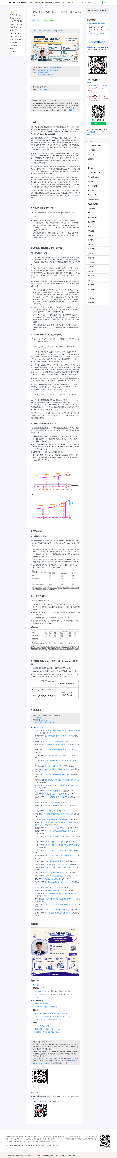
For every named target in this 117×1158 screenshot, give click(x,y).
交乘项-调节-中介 (93, 199)
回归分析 (38, 1016)
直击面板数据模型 (41, 994)
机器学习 (54, 1019)
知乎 (49, 31)
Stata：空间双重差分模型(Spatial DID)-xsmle (58, 769)
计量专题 (91, 262)
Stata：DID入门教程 (51, 887)
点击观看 (92, 132)
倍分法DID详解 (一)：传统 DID (55, 842)
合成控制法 (91, 208)
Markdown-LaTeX (94, 172)
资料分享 (41, 1145)
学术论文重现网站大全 (42, 1004)
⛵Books (70, 2)
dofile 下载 (100, 132)
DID (64, 1016)
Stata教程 (45, 1013)
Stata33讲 (91, 154)
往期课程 (91, 258)
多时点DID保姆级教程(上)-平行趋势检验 (56, 814)
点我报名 (102, 34)
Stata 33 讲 (39, 991)
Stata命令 (91, 280)
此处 (99, 47)
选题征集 (90, 47)
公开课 (90, 294)
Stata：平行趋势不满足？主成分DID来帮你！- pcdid (60, 899)
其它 (59, 1019)
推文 (45, 31)
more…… (36, 1098)
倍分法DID (40, 727)
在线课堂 (61, 31)
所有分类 (38, 1013)
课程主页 (92, 34)
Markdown (39, 1019)
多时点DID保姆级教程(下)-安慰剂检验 (55, 819)
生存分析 (91, 181)
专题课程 (91, 303)
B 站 (54, 31)
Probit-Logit (92, 195)
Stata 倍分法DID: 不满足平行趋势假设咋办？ (59, 913)
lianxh (95, 86)
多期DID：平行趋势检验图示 (54, 741)
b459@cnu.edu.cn (43, 89)
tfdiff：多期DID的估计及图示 (54, 861)
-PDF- (71, 110)
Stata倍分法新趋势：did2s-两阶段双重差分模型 (60, 867)
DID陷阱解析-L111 (50, 811)
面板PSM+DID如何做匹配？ (54, 766)
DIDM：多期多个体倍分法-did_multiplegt (58, 761)
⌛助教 (63, 2)
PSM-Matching (93, 213)
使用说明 (104, 86)
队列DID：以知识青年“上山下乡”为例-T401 (58, 856)
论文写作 (91, 289)
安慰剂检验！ (50, 1029)
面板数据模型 (39, 1032)
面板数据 (45, 1016)
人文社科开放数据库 (50, 1007)
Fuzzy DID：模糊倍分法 (52, 802)
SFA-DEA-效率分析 (94, 145)
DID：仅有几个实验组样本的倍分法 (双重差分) (58, 750)
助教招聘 (102, 42)
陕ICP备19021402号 (71, 1155)
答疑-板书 (91, 276)
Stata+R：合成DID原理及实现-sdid (56, 910)
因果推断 (58, 1016)
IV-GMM (90, 226)
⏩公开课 (56, 2)
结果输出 (53, 1013)
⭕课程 (31, 2)
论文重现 (103, 10)
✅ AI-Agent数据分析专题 (43, 2)
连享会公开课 (93, 42)
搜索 (105, 2)
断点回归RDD (92, 217)
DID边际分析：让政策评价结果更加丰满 (56, 744)
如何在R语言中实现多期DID (54, 791)
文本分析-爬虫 (92, 186)
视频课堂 (34, 1145)
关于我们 (56, 1145)
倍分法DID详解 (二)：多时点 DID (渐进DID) (59, 850)
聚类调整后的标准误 (52, 1032)
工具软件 (47, 1019)
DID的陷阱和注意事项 (50, 879)
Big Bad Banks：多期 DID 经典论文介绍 (58, 755)
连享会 (12, 2)
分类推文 (24, 2)
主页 (40, 31)
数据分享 (91, 298)
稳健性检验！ (39, 1029)
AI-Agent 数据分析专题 (97, 23)
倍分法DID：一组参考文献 (53, 890)
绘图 (59, 1013)
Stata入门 (91, 271)
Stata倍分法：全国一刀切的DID (53, 794)
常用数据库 (39, 1007)
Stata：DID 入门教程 (42, 1026)
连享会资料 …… (38, 985)
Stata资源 (91, 190)
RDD (68, 1016)
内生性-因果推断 (93, 204)
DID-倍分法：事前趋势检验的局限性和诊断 (59, 904)
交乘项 (52, 1016)
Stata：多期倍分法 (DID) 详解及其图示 (57, 797)
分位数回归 (91, 150)
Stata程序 (91, 244)
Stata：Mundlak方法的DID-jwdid (56, 828)
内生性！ (59, 1029)
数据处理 (65, 1013)
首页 (19, 2)
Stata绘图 (91, 249)
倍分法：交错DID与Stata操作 (54, 873)
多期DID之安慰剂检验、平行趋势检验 (57, 805)
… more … (38, 997)
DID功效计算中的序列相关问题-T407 (57, 864)
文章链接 (74, 195)
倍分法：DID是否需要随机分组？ (55, 876)
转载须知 (48, 1145)
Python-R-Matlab (94, 177)
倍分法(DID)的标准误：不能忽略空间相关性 (59, 736)
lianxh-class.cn (45, 988)
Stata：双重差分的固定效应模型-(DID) (57, 774)
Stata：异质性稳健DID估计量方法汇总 (57, 836)
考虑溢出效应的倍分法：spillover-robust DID (59, 882)
